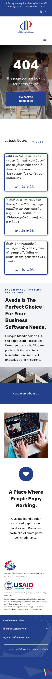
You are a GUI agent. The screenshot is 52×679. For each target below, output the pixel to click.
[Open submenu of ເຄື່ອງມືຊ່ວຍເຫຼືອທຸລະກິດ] (47, 628)
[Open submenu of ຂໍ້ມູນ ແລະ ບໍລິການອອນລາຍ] (47, 637)
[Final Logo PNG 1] (26, 20)
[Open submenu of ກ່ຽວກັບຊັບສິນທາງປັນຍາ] (47, 620)
